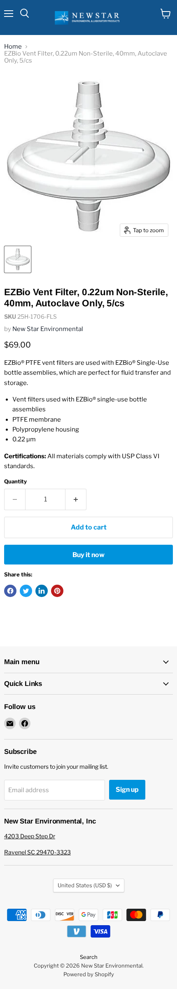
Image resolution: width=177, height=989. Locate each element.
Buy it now (88, 555)
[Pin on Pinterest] (57, 591)
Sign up (127, 789)
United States (85, 885)
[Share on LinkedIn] (41, 591)
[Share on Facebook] (10, 591)
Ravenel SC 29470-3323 (37, 852)
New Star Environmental (47, 329)
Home (13, 46)
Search (89, 957)
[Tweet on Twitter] (26, 591)
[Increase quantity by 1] (75, 499)
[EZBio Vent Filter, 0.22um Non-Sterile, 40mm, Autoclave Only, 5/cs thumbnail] (18, 259)
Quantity (15, 481)
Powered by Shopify (88, 974)
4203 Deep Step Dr (29, 836)
